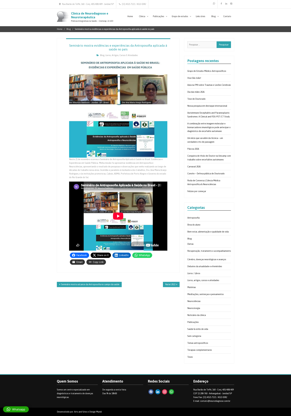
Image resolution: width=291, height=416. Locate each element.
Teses (190, 357)
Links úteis (200, 16)
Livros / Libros (193, 273)
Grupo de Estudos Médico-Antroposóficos (206, 71)
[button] (16, 409)
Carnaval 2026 (194, 166)
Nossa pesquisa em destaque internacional (207, 106)
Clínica (142, 16)
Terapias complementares (199, 350)
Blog (213, 16)
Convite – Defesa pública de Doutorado (206, 173)
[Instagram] (231, 4)
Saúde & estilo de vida (197, 329)
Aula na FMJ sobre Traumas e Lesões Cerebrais (209, 85)
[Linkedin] (226, 4)
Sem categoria (194, 336)
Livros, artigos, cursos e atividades (121, 55)
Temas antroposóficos (197, 343)
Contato (227, 16)
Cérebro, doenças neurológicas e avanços (206, 259)
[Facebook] (221, 4)
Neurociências (194, 301)
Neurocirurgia (193, 308)
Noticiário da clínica (196, 315)
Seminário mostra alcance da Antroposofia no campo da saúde (90, 284)
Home (130, 16)
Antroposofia (193, 218)
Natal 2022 (170, 284)
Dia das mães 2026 (195, 92)
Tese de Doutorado (196, 99)
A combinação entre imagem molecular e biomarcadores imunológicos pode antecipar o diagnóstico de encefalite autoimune (209, 127)
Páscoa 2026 (193, 149)
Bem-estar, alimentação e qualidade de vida (208, 231)
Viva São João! (194, 78)
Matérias (191, 287)
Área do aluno (193, 225)
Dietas (190, 244)
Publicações (158, 16)
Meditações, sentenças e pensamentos (205, 294)
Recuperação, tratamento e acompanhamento (209, 251)
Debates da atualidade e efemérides (204, 266)
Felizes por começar (196, 191)
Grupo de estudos (180, 16)
